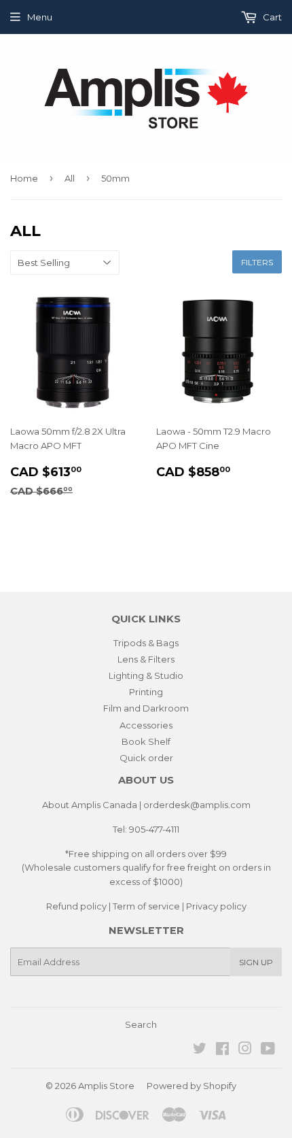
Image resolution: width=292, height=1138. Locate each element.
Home (24, 178)
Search (141, 1024)
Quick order (146, 757)
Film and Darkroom (146, 708)
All (70, 178)
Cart (271, 17)
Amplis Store (106, 1085)
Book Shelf (146, 741)
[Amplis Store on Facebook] (222, 1050)
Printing (146, 691)
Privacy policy (216, 906)
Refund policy (76, 906)
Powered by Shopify (191, 1085)
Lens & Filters (146, 659)
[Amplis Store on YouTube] (268, 1050)
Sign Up (256, 962)
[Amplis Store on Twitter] (199, 1050)
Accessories (146, 725)
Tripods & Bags (146, 642)
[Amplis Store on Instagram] (245, 1050)
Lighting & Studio (146, 675)
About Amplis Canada (89, 804)
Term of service (146, 906)
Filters (257, 262)
